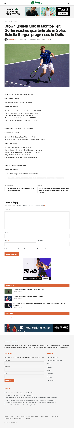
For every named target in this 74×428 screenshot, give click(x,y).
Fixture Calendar (21, 416)
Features (15, 21)
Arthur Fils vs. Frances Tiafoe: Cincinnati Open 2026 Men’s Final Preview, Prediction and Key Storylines (31, 402)
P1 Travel (49, 377)
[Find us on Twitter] (8, 318)
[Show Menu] (5, 2)
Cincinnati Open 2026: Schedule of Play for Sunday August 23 (21, 405)
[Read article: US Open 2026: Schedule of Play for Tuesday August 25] (8, 291)
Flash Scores (44, 416)
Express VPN (50, 380)
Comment (8, 210)
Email (7, 241)
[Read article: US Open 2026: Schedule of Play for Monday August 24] (8, 298)
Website (40, 241)
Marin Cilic (45, 178)
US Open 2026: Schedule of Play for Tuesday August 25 (28, 289)
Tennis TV (50, 374)
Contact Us (28, 418)
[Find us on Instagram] (11, 318)
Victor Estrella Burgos (56, 178)
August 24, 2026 (17, 291)
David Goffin (26, 178)
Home (6, 21)
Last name (7, 367)
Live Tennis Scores (33, 416)
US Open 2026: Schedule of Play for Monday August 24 (28, 296)
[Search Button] (68, 2)
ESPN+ (49, 370)
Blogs (10, 21)
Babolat (49, 364)
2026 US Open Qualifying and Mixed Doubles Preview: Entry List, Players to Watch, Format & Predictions (39, 304)
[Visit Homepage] (37, 3)
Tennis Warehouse (52, 357)
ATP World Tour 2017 (15, 178)
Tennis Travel (54, 416)
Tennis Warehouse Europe (54, 360)
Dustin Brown (36, 178)
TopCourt (49, 367)
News (38, 39)
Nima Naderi (13, 39)
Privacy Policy (18, 418)
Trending (43, 39)
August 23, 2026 (17, 298)
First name (7, 360)
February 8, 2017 (24, 39)
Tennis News (8, 418)
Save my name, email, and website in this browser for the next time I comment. (30, 249)
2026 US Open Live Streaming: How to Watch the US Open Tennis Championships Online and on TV (30, 400)
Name (7, 232)
